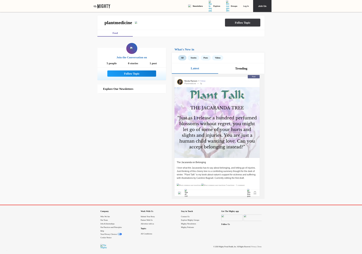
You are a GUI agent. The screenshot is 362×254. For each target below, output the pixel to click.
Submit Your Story (148, 216)
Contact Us (185, 216)
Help (102, 231)
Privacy (253, 247)
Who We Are (105, 216)
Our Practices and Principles (111, 227)
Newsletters (198, 6)
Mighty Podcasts (187, 227)
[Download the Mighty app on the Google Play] (254, 218)
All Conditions (146, 234)
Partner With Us (147, 220)
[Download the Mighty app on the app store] (232, 218)
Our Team (104, 220)
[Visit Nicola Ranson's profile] (180, 82)
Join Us (262, 6)
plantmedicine (190, 83)
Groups (234, 6)
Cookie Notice (106, 237)
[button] (242, 23)
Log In (246, 6)
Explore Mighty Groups (190, 220)
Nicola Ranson (191, 81)
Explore (216, 6)
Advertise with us (147, 224)
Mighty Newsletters (188, 224)
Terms (260, 247)
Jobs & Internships (107, 224)
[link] (101, 6)
